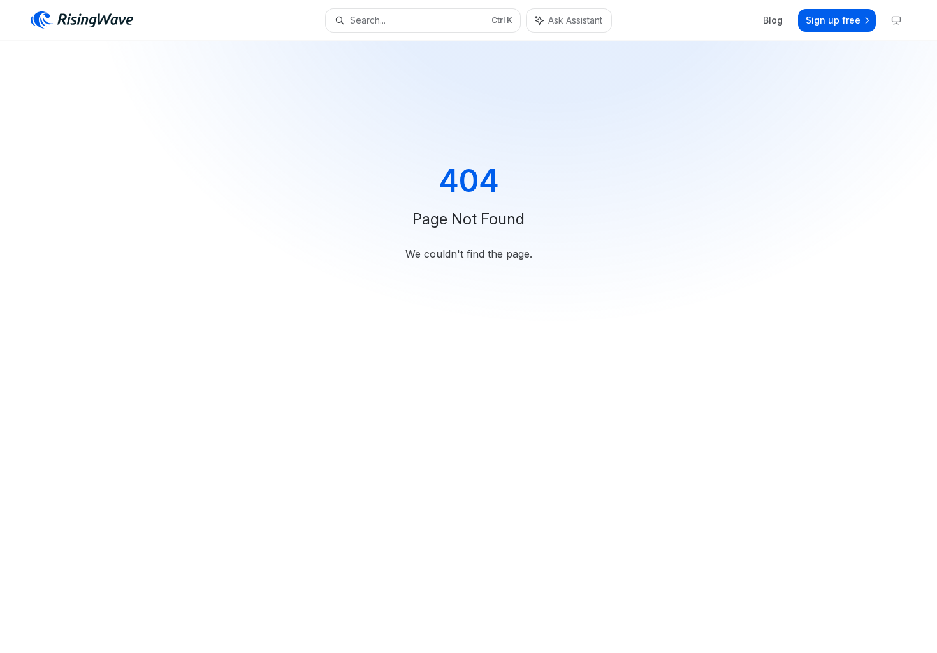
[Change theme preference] (896, 20)
